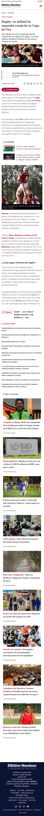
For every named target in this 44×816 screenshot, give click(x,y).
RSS (20, 812)
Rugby (17, 312)
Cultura (21, 790)
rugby (37, 98)
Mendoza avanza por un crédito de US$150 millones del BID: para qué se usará (21, 464)
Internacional (22, 795)
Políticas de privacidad (9, 810)
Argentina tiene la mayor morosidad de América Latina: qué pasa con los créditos (20, 385)
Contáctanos (37, 810)
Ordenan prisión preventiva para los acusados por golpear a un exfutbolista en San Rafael (21, 730)
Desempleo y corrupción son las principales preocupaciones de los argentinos (18, 652)
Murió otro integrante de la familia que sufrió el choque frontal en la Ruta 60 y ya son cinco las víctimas (21, 425)
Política (32, 800)
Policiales (23, 800)
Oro (27, 318)
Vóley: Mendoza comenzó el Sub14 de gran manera (21, 380)
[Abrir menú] (40, 6)
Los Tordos (36, 101)
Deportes (11, 13)
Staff (24, 812)
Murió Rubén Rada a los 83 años (13, 342)
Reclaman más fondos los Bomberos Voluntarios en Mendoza (21, 336)
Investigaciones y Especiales (22, 798)
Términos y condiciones (25, 810)
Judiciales (12, 800)
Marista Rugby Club (23, 315)
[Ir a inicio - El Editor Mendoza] (11, 6)
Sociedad (22, 802)
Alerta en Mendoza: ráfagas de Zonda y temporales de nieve (21, 578)
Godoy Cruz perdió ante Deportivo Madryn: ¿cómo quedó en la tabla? (21, 503)
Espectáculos (27, 793)
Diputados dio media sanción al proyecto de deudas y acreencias (22, 354)
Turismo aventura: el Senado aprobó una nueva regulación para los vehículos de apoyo (20, 691)
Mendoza (6, 247)
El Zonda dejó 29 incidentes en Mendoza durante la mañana (21, 347)
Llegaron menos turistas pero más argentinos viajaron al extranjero (19, 361)
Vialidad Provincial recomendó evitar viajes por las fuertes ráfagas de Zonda (21, 374)
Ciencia (13, 790)
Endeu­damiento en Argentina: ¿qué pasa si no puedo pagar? (21, 329)
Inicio (4, 13)
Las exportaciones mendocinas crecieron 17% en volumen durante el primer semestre (20, 367)
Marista (5, 213)
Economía (15, 793)
